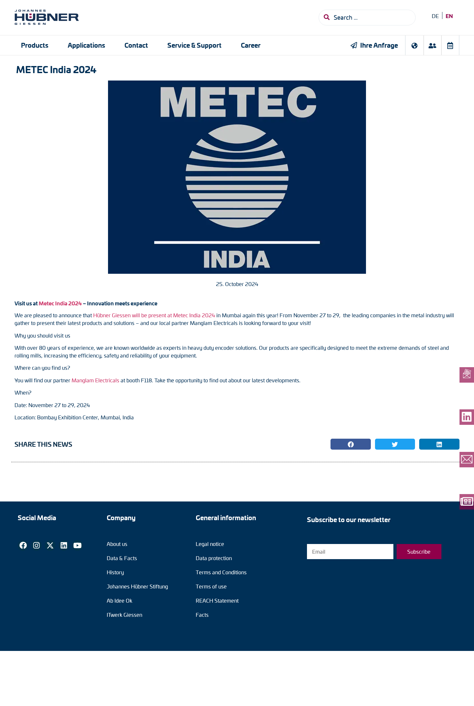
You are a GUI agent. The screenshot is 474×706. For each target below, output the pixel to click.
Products (34, 45)
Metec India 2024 (60, 303)
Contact (136, 45)
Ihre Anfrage (379, 45)
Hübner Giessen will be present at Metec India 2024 (154, 315)
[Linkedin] (64, 545)
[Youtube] (77, 545)
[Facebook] (23, 545)
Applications (86, 45)
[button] (351, 444)
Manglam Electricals (95, 380)
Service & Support (194, 45)
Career (251, 45)
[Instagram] (36, 545)
